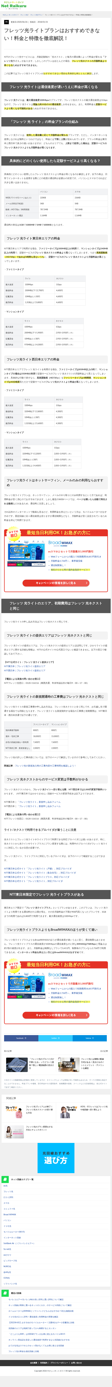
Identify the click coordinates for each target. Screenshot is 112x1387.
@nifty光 (7, 1272)
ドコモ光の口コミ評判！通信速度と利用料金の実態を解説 (33, 1317)
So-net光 (7, 1249)
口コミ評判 (8, 1197)
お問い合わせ (76, 1363)
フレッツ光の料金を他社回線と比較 (23, 1351)
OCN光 (7, 1278)
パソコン (7, 1220)
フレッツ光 (8, 1192)
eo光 (6, 1186)
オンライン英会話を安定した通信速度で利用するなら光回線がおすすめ (39, 1340)
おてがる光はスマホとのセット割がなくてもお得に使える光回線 (36, 1346)
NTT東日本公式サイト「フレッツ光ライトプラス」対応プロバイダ (36, 877)
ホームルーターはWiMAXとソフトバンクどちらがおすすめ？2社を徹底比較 (41, 1311)
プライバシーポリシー (59, 1363)
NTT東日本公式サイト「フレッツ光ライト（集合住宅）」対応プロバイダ (40, 873)
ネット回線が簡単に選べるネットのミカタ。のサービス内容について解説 (40, 1305)
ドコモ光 (7, 1226)
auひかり (7, 1255)
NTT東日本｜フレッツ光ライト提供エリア (24, 666)
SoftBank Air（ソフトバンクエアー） (19, 1243)
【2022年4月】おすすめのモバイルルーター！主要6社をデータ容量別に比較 (41, 1323)
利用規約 (43, 1363)
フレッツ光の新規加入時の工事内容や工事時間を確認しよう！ (45, 766)
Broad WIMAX (10, 1215)
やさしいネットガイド (56, 1371)
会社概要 (33, 1363)
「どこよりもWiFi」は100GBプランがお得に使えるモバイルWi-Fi (36, 1334)
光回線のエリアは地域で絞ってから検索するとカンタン (32, 1328)
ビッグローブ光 (10, 1261)
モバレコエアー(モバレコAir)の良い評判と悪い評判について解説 (36, 1300)
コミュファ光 (9, 1209)
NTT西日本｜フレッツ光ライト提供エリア (24, 670)
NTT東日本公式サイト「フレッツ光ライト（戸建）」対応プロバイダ (38, 869)
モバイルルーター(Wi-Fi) (14, 1232)
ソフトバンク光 (10, 1284)
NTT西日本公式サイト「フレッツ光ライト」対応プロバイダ (33, 881)
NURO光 (7, 1267)
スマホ (6, 1203)
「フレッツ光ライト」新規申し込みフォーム (39, 802)
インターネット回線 (12, 1238)
